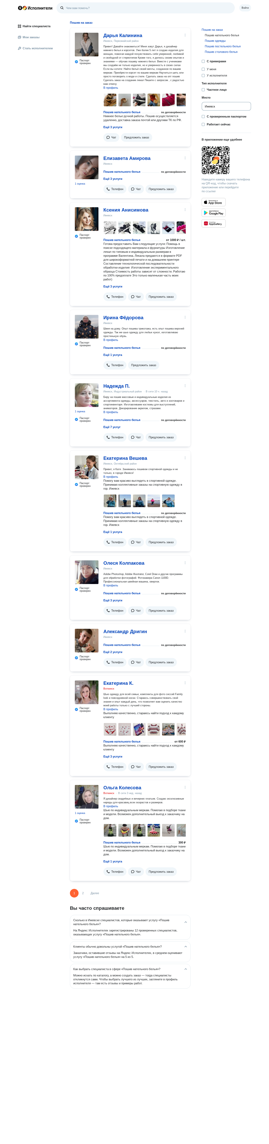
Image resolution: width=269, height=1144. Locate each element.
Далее (95, 893)
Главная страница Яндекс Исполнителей (35, 8)
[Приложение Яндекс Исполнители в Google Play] (214, 213)
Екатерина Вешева (125, 458)
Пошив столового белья (221, 51)
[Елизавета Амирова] (86, 167)
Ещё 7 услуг (112, 427)
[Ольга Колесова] (86, 797)
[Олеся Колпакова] (86, 572)
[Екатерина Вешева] (86, 467)
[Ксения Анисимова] (86, 219)
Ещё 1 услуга (112, 354)
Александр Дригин (125, 631)
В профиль (110, 87)
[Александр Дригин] (86, 640)
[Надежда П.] (86, 395)
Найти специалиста (36, 26)
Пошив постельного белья (223, 46)
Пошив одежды (215, 40)
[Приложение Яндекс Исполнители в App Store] (214, 202)
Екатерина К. (118, 683)
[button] (111, 137)
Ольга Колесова (122, 787)
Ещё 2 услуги (112, 652)
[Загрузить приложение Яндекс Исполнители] (226, 160)
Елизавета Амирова (126, 158)
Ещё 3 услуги (112, 127)
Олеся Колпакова (123, 563)
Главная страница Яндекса (20, 8)
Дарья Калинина (122, 35)
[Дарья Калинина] (86, 44)
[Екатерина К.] (86, 692)
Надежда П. (116, 386)
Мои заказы (31, 37)
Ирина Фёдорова (123, 317)
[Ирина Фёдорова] (86, 327)
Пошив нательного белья (121, 112)
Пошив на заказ (212, 29)
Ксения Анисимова (125, 210)
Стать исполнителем (38, 48)
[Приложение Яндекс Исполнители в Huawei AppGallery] (214, 223)
